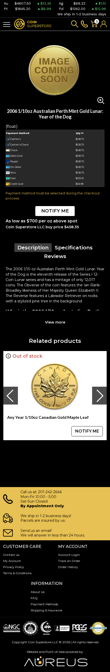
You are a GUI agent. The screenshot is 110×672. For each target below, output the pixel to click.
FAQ (34, 598)
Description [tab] (33, 248)
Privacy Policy (13, 567)
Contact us (11, 555)
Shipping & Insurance (46, 610)
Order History (68, 567)
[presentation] (10, 396)
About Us (38, 592)
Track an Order (69, 561)
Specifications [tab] (74, 248)
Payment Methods (44, 604)
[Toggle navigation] (6, 24)
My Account (12, 561)
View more (55, 322)
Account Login (69, 555)
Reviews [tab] (55, 256)
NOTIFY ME (55, 211)
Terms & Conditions (17, 573)
